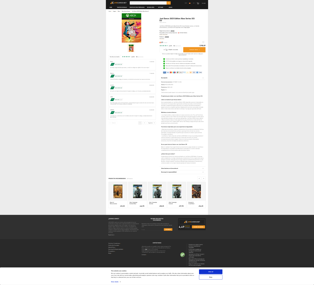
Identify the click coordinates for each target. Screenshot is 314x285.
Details (121, 210)
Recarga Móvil (150, 7)
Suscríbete (168, 229)
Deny (210, 277)
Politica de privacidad (114, 245)
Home (110, 7)
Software (160, 7)
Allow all (210, 271)
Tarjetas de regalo (122, 7)
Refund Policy (112, 247)
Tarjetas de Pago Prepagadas (137, 7)
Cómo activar (162, 38)
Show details (114, 281)
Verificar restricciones (163, 34)
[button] (199, 178)
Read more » (111, 235)
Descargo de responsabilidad (116, 249)
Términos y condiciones (114, 243)
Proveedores (111, 251)
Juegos (170, 7)
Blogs (110, 253)
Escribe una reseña (198, 227)
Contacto (144, 254)
